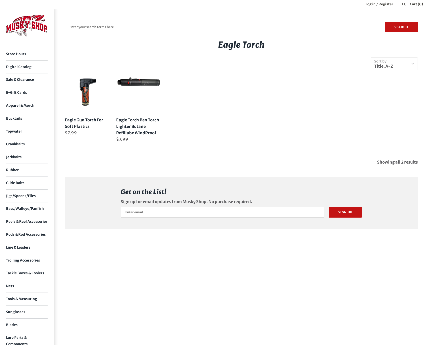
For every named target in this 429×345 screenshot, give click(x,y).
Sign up (345, 212)
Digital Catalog (19, 67)
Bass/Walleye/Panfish (25, 208)
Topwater (14, 131)
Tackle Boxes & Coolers (25, 273)
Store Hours (16, 54)
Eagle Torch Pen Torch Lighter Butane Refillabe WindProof (137, 126)
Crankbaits (15, 144)
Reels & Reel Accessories (27, 221)
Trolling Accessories (23, 260)
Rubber (12, 170)
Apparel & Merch (20, 105)
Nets (10, 286)
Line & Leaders (18, 247)
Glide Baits (15, 183)
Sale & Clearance (20, 79)
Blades (12, 325)
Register (386, 4)
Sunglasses (15, 312)
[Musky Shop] (27, 26)
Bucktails (14, 118)
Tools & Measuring (21, 299)
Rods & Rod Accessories (26, 234)
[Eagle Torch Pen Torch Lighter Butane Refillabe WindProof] (138, 92)
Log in (371, 4)
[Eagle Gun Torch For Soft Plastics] (87, 92)
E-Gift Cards (16, 92)
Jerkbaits (14, 157)
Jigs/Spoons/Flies (21, 196)
